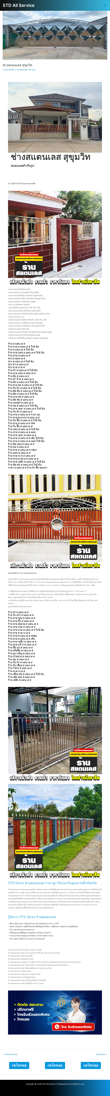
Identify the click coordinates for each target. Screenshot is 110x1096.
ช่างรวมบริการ (10, 70)
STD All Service (18, 5)
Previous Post (10, 1054)
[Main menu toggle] (104, 5)
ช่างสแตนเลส (22, 70)
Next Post (101, 1054)
